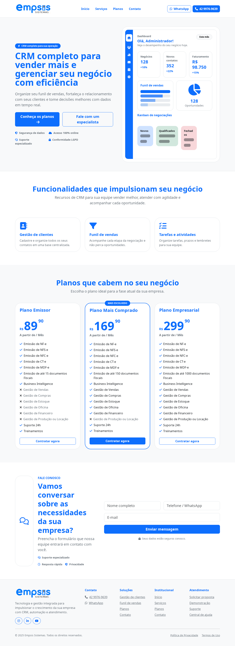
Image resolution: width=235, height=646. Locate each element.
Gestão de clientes (132, 597)
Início (85, 9)
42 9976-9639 (208, 9)
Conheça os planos (37, 116)
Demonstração (199, 603)
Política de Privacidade (184, 635)
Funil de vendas (130, 603)
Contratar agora (48, 441)
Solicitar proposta (201, 597)
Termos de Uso (211, 635)
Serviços (101, 9)
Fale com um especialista (87, 119)
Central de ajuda (200, 615)
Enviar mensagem (162, 529)
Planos (118, 9)
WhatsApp (181, 9)
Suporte (195, 609)
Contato (135, 9)
